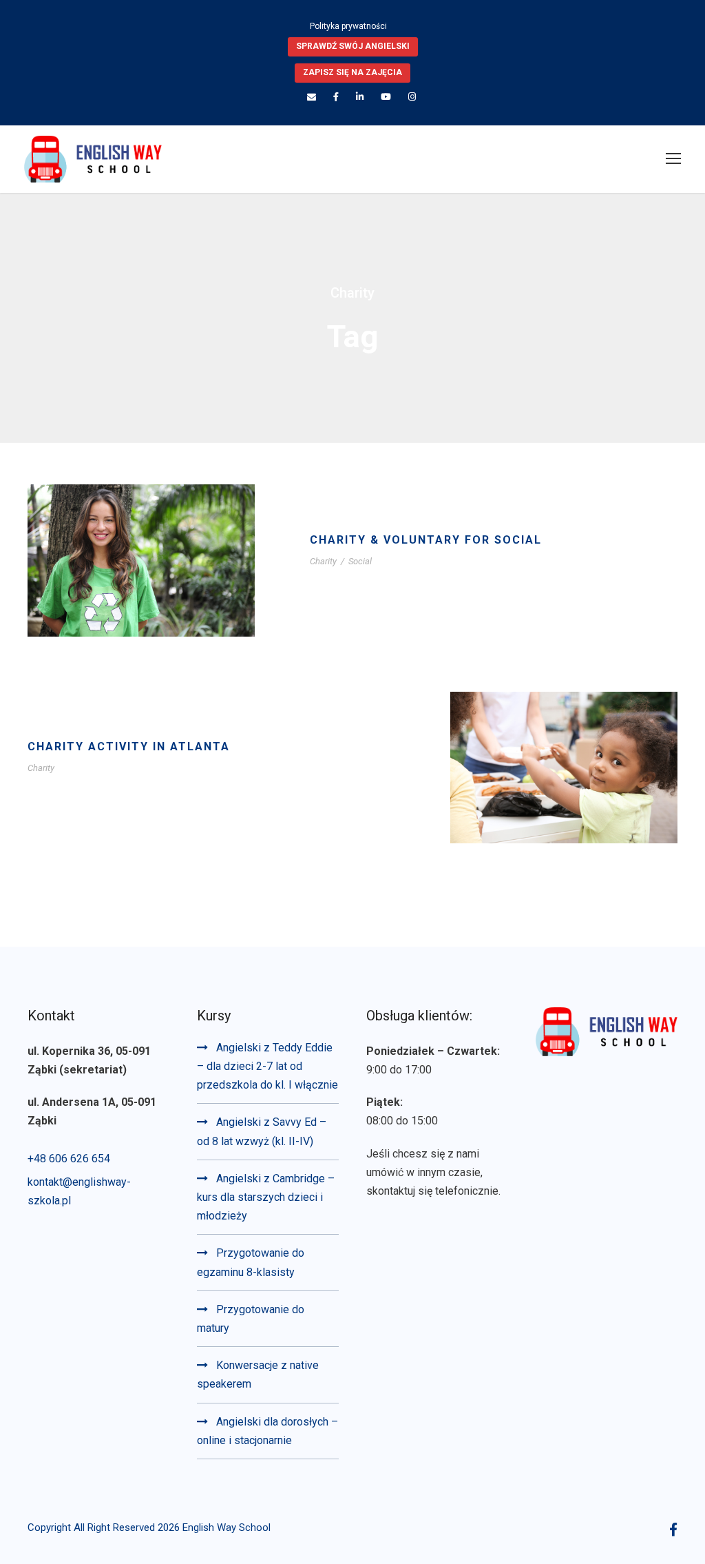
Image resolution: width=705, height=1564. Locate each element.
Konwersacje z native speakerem (258, 1374)
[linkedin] (360, 97)
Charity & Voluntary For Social (426, 539)
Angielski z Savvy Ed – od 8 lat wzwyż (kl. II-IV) (261, 1131)
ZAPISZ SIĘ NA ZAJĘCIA (352, 72)
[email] (311, 97)
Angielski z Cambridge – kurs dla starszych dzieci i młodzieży (266, 1197)
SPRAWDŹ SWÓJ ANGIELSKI (353, 46)
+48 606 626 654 (69, 1158)
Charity (323, 561)
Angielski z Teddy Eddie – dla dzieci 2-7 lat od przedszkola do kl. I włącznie (267, 1066)
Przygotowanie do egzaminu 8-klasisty (250, 1262)
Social (360, 561)
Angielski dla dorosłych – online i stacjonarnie (267, 1431)
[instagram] (412, 97)
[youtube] (386, 97)
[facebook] (336, 97)
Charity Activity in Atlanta (129, 746)
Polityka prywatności (348, 26)
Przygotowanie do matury (250, 1319)
